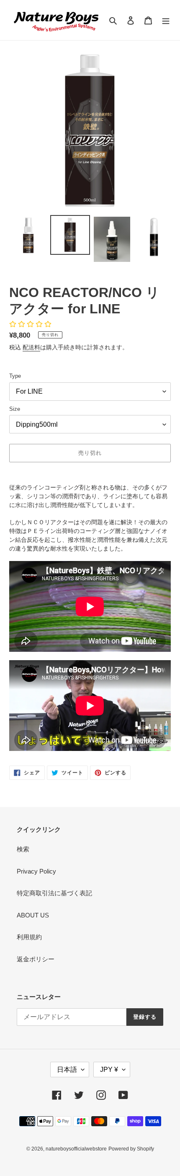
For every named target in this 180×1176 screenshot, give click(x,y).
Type (15, 376)
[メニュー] (166, 20)
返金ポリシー (35, 959)
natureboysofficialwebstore (76, 1149)
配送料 (31, 347)
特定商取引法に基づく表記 (54, 893)
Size (14, 409)
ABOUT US (33, 915)
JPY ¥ (109, 1069)
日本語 (67, 1069)
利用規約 (29, 936)
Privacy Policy (36, 871)
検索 (23, 849)
